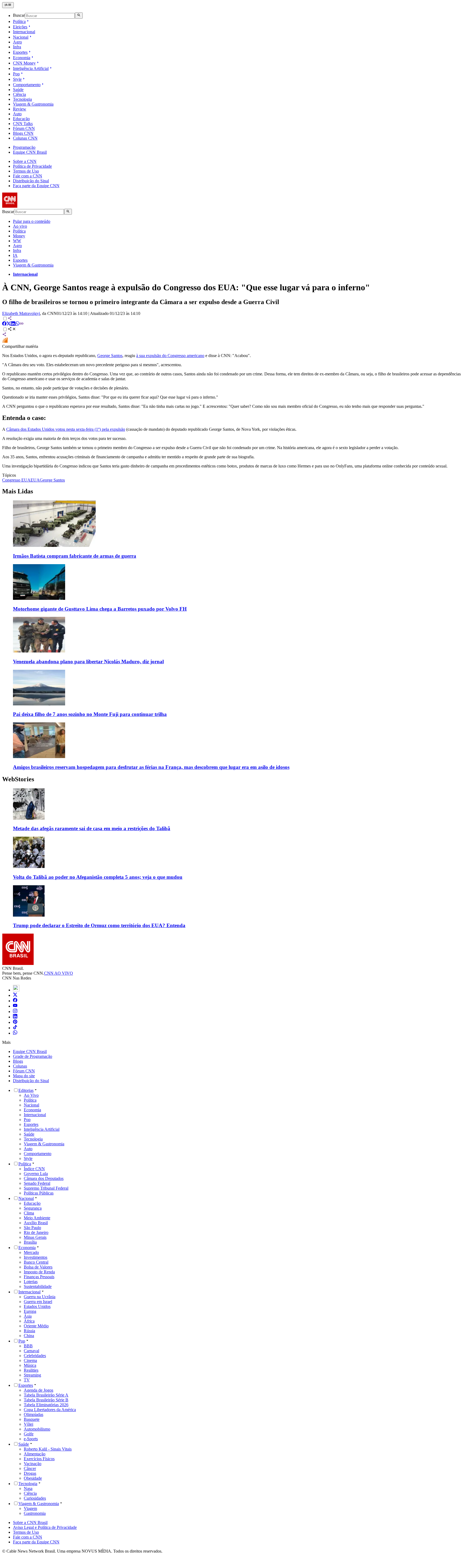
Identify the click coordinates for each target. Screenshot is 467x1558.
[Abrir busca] (79, 15)
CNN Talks (23, 123)
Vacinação (32, 1463)
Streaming (32, 1375)
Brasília (30, 1242)
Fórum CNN (24, 128)
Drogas (30, 1473)
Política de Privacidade (32, 166)
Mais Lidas (17, 491)
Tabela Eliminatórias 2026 (46, 1404)
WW (17, 240)
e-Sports (31, 1438)
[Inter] (16, 990)
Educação (21, 118)
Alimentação (34, 1454)
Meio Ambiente (37, 1218)
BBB (28, 1346)
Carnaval (31, 1350)
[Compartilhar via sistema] (4, 335)
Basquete (31, 1419)
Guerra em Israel (38, 1301)
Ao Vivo (31, 1095)
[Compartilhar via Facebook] (4, 324)
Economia (21, 57)
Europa (30, 1311)
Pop (16, 74)
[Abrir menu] (8, 5)
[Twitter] (15, 995)
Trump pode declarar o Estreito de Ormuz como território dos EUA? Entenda (99, 925)
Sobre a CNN (24, 161)
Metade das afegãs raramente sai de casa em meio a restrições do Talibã (91, 828)
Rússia (29, 1330)
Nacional (20, 37)
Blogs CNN (23, 133)
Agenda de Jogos (38, 1390)
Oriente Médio (36, 1326)
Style (17, 79)
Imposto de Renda (39, 1272)
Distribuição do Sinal (31, 181)
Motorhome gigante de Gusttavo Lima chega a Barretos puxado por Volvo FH (100, 609)
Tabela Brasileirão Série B (46, 1400)
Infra (17, 47)
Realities (31, 1370)
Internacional (24, 31)
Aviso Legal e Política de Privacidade (45, 1527)
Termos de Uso (26, 171)
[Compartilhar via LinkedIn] (13, 324)
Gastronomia (35, 1513)
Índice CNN (34, 1168)
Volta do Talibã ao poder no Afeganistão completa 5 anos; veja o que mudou (97, 877)
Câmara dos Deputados (44, 1178)
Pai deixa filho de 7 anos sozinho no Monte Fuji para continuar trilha (90, 714)
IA (15, 255)
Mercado (31, 1252)
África (29, 1321)
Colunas (20, 1066)
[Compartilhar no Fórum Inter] (5, 341)
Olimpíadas (33, 1414)
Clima (29, 1213)
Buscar (19, 15)
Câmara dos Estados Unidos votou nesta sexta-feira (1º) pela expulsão (65, 429)
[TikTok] (15, 1027)
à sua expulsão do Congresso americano (170, 355)
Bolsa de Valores (38, 1267)
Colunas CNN (25, 138)
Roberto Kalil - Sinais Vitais (48, 1449)
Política (19, 21)
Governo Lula (36, 1173)
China (29, 1335)
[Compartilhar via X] (8, 324)
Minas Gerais (35, 1237)
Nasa (28, 1488)
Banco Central (36, 1262)
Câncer (30, 1468)
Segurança (33, 1208)
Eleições (20, 27)
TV (27, 1380)
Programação (24, 147)
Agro (17, 42)
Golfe (29, 1434)
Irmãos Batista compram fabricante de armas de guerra (74, 556)
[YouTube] (15, 1006)
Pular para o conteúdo (31, 221)
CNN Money (24, 63)
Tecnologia (22, 99)
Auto (17, 114)
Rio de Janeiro (36, 1232)
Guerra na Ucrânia (39, 1296)
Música (30, 1365)
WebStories (18, 779)
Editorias (26, 1090)
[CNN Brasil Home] (31, 206)
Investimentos (35, 1257)
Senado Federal (37, 1183)
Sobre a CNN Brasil (30, 1522)
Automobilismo (37, 1429)
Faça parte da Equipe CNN (36, 185)
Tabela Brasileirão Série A (46, 1395)
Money (19, 236)
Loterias (31, 1281)
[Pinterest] (15, 1022)
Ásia (28, 1316)
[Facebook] (15, 1000)
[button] (233, 810)
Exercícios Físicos (39, 1458)
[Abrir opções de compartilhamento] (12, 329)
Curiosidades (35, 1498)
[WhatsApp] (15, 1033)
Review (19, 109)
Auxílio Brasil (36, 1222)
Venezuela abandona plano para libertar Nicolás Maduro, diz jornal (88, 661)
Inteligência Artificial (31, 68)
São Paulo (32, 1227)
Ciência (19, 94)
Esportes (20, 52)
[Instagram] (15, 1011)
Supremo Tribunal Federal (46, 1188)
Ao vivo (20, 226)
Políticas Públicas (39, 1193)
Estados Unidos (37, 1306)
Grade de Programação (32, 1056)
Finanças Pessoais (39, 1276)
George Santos (109, 355)
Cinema (30, 1360)
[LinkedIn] (15, 1017)
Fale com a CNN (27, 176)
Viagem (30, 1508)
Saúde (18, 89)
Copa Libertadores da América (50, 1409)
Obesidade (33, 1478)
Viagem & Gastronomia (33, 104)
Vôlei (28, 1424)
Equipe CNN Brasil (30, 152)
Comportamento (27, 84)
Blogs (18, 1061)
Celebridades (35, 1355)
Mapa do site (24, 1076)
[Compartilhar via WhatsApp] (17, 324)
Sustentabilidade (38, 1286)
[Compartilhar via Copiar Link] (21, 324)
